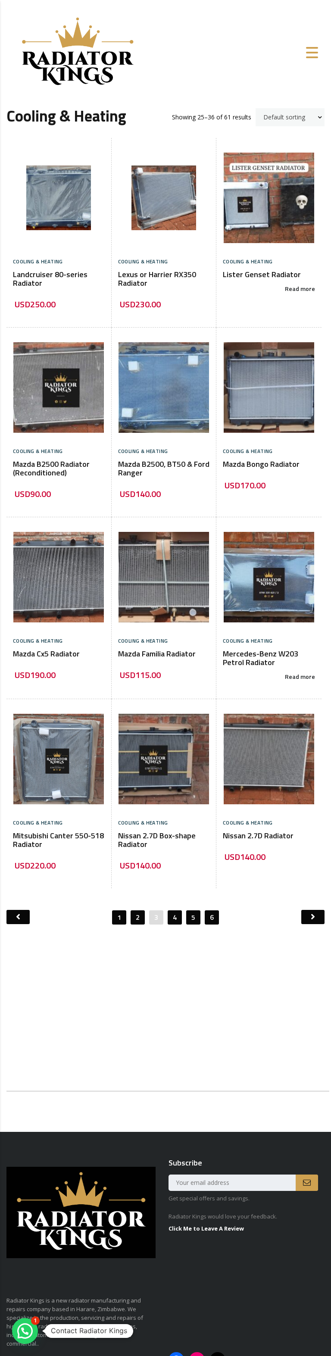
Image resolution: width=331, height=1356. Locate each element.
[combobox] (290, 117)
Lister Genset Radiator (262, 275)
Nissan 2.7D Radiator (258, 836)
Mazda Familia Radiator (157, 654)
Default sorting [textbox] (284, 117)
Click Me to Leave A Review (206, 1228)
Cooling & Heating (38, 262)
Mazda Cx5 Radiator (46, 654)
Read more (300, 289)
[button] (25, 1331)
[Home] (77, 52)
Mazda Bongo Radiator (261, 465)
